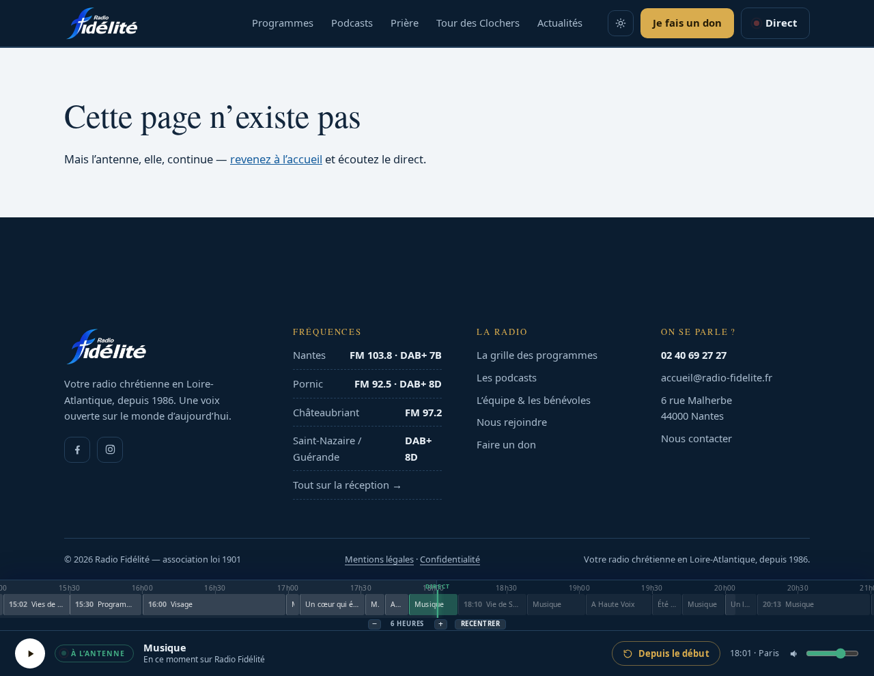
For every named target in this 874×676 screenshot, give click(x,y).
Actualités (559, 22)
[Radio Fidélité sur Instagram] (110, 450)
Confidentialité (450, 559)
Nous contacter (696, 438)
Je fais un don (687, 22)
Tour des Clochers (478, 22)
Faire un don (506, 444)
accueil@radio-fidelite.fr (716, 377)
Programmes (282, 22)
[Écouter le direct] (30, 653)
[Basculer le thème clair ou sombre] (621, 23)
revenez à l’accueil (276, 159)
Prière (405, 22)
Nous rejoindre (512, 422)
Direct (781, 22)
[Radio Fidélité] (161, 346)
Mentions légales (379, 559)
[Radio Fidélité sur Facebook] (77, 450)
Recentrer (480, 623)
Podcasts (352, 22)
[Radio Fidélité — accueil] (101, 23)
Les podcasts (507, 377)
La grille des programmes (537, 355)
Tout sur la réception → (347, 484)
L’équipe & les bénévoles (534, 400)
